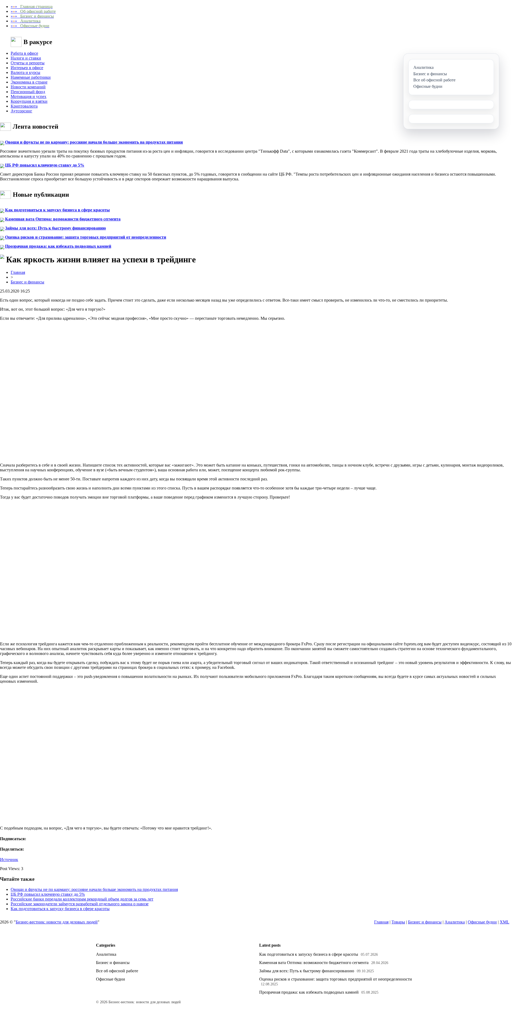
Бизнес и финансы (27, 282)
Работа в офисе (24, 53)
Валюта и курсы (25, 72)
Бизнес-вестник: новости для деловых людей (57, 922)
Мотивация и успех (28, 96)
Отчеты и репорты (28, 63)
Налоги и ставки (26, 58)
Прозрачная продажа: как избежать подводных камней (58, 246)
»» (32, 6)
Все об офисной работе (117, 971)
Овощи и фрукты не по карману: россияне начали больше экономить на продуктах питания (94, 142)
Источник (9, 859)
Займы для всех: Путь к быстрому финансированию (55, 228)
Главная (18, 272)
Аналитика (455, 922)
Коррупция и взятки (29, 101)
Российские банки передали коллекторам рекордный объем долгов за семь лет (82, 899)
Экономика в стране (29, 82)
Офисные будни (482, 922)
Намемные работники (31, 77)
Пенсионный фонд (28, 91)
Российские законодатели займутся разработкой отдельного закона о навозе (80, 904)
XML (504, 922)
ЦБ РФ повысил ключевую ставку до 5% (44, 165)
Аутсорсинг (21, 111)
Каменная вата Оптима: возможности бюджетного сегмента (63, 219)
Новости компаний (28, 87)
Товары (398, 922)
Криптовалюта (24, 106)
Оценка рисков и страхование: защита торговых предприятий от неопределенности (85, 237)
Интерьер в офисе (27, 67)
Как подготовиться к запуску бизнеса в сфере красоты (57, 210)
